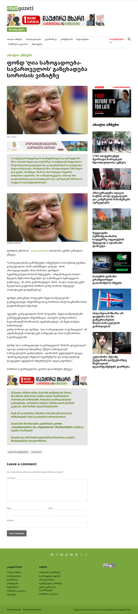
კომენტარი (66, 39)
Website (10, 520)
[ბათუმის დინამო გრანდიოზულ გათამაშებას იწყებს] (111, 262)
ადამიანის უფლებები (18, 452)
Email (51, 508)
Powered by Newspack (32, 609)
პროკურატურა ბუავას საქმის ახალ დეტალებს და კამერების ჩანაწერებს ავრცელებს (111, 197)
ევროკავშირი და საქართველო (47, 588)
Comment (11, 478)
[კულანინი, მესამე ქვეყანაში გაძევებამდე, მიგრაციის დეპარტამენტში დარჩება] (111, 343)
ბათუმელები (116, 39)
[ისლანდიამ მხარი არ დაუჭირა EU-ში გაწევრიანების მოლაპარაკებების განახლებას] (111, 299)
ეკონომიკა (51, 39)
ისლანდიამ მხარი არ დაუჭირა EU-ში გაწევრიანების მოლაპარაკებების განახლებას (107, 319)
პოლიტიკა (36, 452)
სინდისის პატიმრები (49, 572)
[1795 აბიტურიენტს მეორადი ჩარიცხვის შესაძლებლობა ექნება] (111, 142)
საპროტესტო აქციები (50, 576)
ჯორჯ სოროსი (39, 250)
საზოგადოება (33, 39)
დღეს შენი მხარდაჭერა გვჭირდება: (32, 423)
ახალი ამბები (14, 39)
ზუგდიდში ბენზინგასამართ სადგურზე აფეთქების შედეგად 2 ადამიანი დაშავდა (108, 239)
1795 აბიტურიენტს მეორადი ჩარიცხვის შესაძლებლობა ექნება (109, 159)
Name (9, 508)
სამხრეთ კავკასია (18, 44)
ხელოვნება (82, 39)
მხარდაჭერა (17, 29)
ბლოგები (37, 44)
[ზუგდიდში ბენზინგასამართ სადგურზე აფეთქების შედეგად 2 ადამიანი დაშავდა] (111, 219)
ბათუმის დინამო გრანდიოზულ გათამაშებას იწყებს (107, 279)
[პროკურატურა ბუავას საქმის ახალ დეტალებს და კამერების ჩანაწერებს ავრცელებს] (111, 179)
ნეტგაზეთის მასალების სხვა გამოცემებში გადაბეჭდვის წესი (102, 609)
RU (110, 42)
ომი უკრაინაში (46, 579)
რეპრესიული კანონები (50, 583)
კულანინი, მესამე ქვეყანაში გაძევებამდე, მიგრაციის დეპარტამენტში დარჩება (111, 361)
